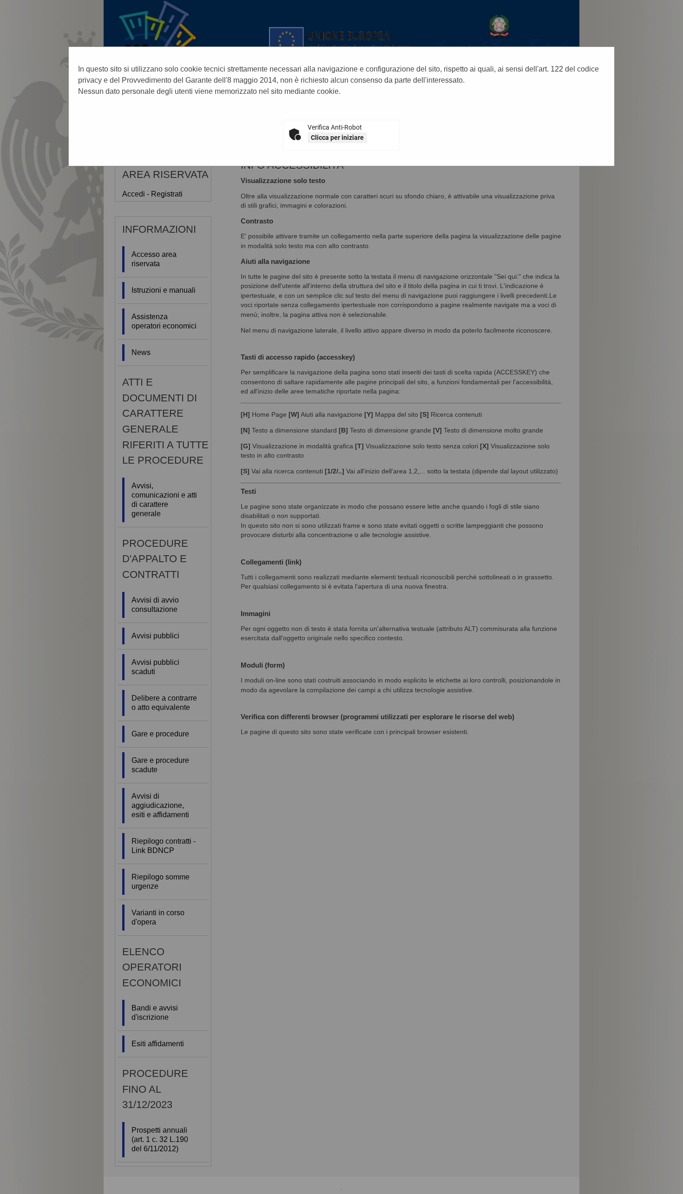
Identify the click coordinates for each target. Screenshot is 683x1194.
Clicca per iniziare (337, 137)
